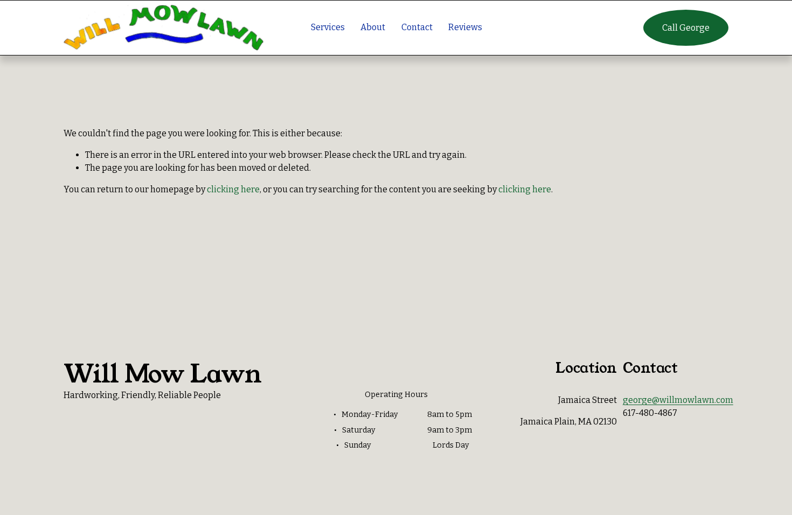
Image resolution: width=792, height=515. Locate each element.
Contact (417, 27)
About (372, 27)
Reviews (465, 27)
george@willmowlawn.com (678, 400)
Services (328, 27)
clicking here (233, 189)
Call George (686, 28)
